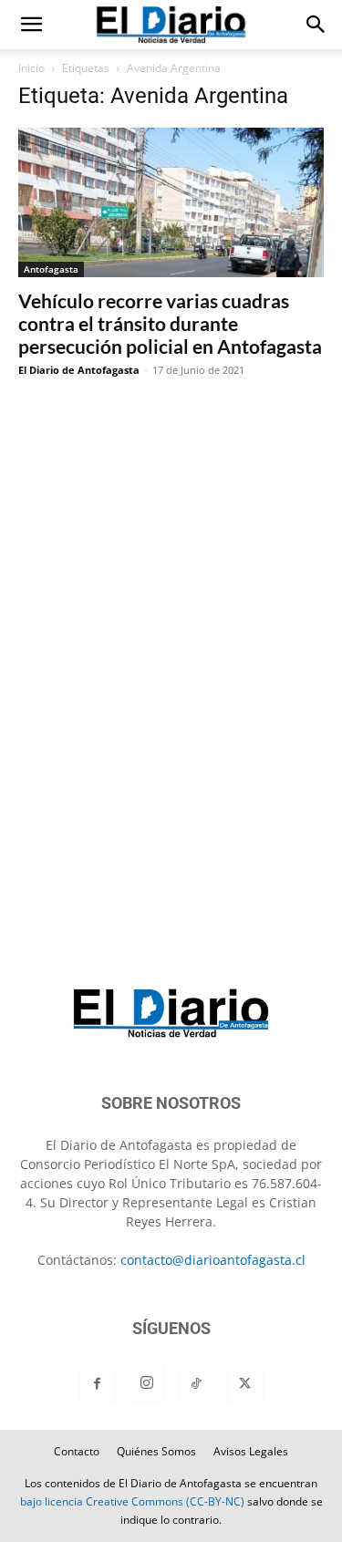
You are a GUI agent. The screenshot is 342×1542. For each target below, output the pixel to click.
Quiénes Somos (156, 1451)
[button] (31, 24)
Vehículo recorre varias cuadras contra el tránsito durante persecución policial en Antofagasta (170, 323)
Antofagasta (51, 269)
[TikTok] (196, 1384)
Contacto (76, 1451)
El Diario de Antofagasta (79, 370)
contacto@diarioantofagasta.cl (213, 1259)
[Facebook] (97, 1384)
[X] (245, 1384)
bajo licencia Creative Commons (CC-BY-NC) (132, 1501)
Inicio (31, 68)
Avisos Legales (250, 1451)
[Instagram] (147, 1383)
